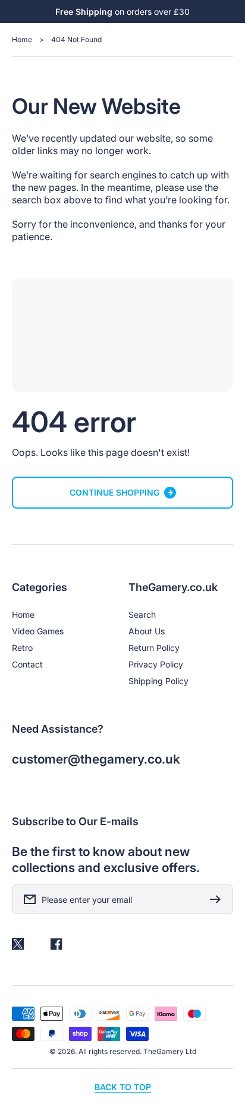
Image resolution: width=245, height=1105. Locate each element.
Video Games (38, 631)
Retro (22, 648)
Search (142, 614)
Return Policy (154, 648)
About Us (146, 631)
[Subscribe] (218, 899)
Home (22, 39)
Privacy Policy (155, 664)
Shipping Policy (158, 681)
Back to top (123, 1087)
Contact (27, 664)
